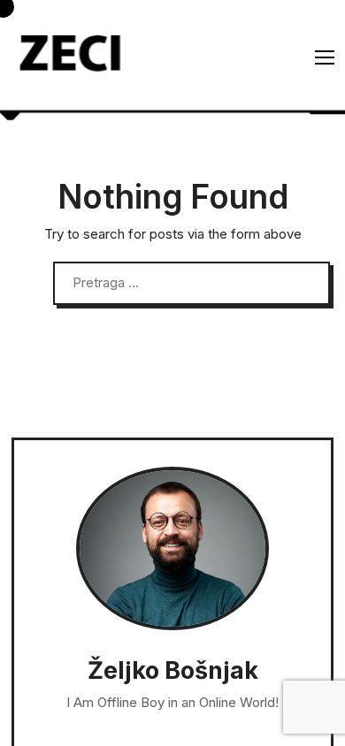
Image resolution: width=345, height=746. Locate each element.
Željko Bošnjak (173, 670)
